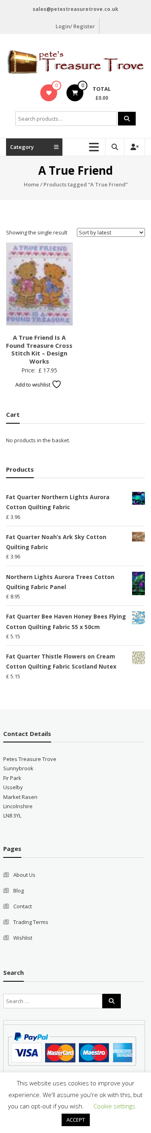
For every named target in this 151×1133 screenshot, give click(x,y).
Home (31, 184)
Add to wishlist (33, 384)
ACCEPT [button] (75, 1119)
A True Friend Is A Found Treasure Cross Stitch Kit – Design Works (39, 349)
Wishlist (22, 937)
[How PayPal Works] (72, 1048)
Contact (22, 906)
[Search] (127, 118)
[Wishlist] (49, 92)
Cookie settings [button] (114, 1106)
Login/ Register (75, 26)
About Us (24, 874)
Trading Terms (30, 922)
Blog (18, 890)
